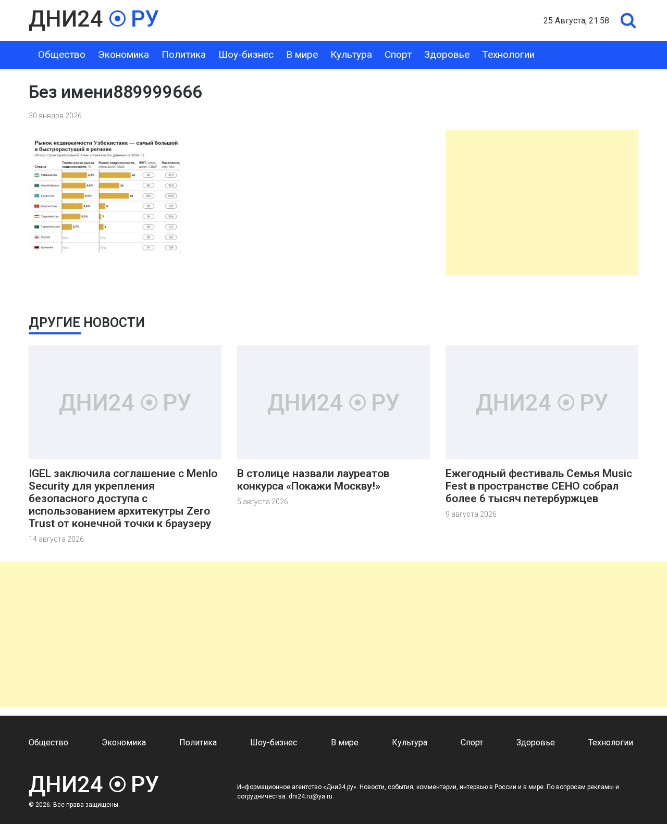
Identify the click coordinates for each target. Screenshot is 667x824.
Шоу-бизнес (246, 54)
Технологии (508, 54)
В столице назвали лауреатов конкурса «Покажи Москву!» (313, 479)
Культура (351, 54)
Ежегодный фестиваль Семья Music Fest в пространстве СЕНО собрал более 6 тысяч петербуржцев (539, 486)
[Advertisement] (542, 203)
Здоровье (447, 54)
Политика (184, 54)
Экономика (123, 54)
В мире (302, 54)
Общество (61, 54)
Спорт (398, 54)
